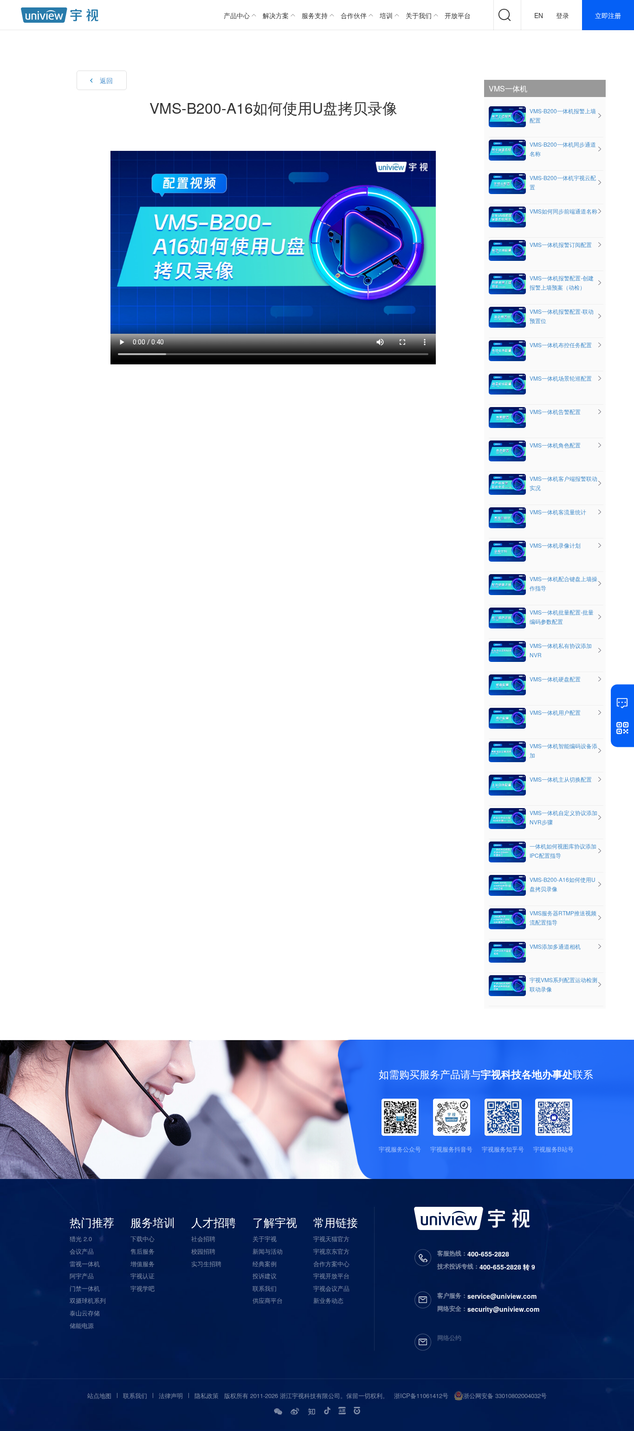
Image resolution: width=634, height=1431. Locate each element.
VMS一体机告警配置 (555, 411)
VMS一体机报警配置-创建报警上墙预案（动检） (562, 282)
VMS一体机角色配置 (555, 445)
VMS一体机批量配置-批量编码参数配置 (562, 616)
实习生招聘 (206, 1263)
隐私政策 (206, 1395)
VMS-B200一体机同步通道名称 (563, 148)
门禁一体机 (85, 1288)
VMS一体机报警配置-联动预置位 (562, 315)
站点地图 (99, 1395)
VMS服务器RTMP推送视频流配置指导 (563, 917)
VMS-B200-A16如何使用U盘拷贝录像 (562, 884)
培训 (386, 15)
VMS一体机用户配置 (555, 712)
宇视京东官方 (331, 1251)
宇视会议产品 (331, 1288)
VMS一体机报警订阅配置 (561, 244)
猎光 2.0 (81, 1238)
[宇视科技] (59, 15)
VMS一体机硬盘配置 (555, 679)
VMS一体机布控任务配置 (561, 345)
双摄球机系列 (88, 1300)
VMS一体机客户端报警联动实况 (563, 483)
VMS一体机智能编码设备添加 (563, 750)
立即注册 (608, 15)
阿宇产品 (82, 1275)
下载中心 (142, 1238)
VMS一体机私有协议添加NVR (561, 650)
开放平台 (458, 15)
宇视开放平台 (331, 1275)
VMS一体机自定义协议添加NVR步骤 (563, 817)
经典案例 (264, 1263)
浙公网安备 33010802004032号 (505, 1395)
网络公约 (449, 1337)
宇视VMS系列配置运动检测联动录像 (563, 984)
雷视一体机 (85, 1263)
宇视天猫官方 (331, 1238)
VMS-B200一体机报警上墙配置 (563, 115)
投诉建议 (264, 1275)
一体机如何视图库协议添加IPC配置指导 (563, 850)
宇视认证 (142, 1275)
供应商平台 (267, 1300)
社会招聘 (203, 1238)
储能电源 (82, 1325)
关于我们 (419, 15)
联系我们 (264, 1288)
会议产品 (82, 1251)
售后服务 (142, 1251)
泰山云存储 (85, 1312)
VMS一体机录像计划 (555, 545)
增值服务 (142, 1263)
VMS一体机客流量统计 (558, 512)
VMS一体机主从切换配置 (561, 779)
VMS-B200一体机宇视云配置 (563, 182)
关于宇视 (264, 1238)
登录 (562, 15)
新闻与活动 (267, 1251)
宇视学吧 (142, 1288)
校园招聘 (203, 1251)
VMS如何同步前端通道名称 (563, 211)
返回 (106, 80)
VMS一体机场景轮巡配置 (561, 378)
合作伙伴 (354, 15)
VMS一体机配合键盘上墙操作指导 (563, 583)
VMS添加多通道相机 (555, 946)
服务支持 (315, 15)
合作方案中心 (331, 1263)
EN (538, 15)
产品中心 (237, 15)
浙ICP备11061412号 (421, 1395)
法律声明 (171, 1395)
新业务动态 (328, 1300)
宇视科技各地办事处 (527, 1074)
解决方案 (276, 15)
